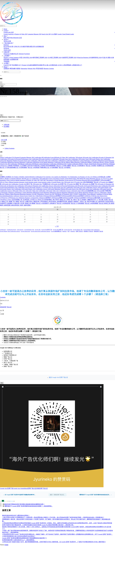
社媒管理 (3, 203)
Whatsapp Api (14, 198)
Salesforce (41, 194)
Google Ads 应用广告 (60, 184)
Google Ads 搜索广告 (76, 184)
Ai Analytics (48, 177)
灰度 (14, 109)
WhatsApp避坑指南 (95, 198)
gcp (8, 182)
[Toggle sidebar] (0, 1)
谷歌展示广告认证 (86, 165)
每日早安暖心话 (92, 201)
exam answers (70, 180)
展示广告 (76, 199)
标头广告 (83, 201)
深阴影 (7, 105)
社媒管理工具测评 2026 (69, 57)
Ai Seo (88, 177)
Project (102, 162)
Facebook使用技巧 (95, 180)
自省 (23, 203)
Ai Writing (94, 177)
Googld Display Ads (59, 182)
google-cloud (78, 191)
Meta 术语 (7, 37)
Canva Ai (29, 178)
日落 (6, 109)
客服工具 (63, 199)
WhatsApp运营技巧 (81, 198)
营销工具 (28, 203)
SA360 (35, 194)
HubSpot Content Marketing (25, 192)
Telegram (21, 54)
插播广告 (12, 201)
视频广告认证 (37, 203)
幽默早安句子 (93, 199)
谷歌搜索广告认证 (28, 167)
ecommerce (51, 180)
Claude (62, 178)
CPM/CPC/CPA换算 (20, 46)
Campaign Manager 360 (34, 34)
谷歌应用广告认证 (71, 203)
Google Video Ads (20, 191)
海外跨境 (102, 201)
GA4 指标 (54, 34)
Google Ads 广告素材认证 (44, 184)
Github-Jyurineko (9, 148)
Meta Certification (94, 162)
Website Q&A (32, 68)
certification (36, 178)
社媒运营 (38, 165)
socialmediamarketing (7, 196)
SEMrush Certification (26, 164)
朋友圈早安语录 (62, 201)
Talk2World (93, 164)
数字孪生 (30, 201)
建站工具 (5, 201)
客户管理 (56, 199)
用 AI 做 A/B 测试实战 (50, 65)
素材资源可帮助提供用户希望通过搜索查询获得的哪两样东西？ (24, 504)
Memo (68, 162)
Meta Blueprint (16, 194)
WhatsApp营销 (58, 198)
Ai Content (55, 177)
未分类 (31, 165)
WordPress (4, 199)
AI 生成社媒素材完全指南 (34, 65)
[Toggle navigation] (0, 75)
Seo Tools (88, 194)
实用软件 (6, 68)
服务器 (71, 201)
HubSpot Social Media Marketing (79, 192)
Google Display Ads (78, 229)
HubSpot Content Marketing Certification (86, 160)
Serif (9, 101)
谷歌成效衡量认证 (14, 167)
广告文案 (101, 199)
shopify (94, 194)
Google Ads (70, 182)
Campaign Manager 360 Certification (31, 157)
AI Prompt (16, 157)
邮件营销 (27, 205)
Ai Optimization (73, 177)
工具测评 (24, 165)
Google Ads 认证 (9, 32)
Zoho (10, 199)
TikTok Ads (96, 196)
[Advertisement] (57, 261)
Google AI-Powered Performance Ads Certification (25, 159)
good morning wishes (45, 182)
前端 (11, 165)
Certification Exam (49, 157)
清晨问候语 (110, 201)
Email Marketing (60, 180)
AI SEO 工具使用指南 (64, 65)
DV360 (44, 180)
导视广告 (70, 199)
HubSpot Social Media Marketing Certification (48, 162)
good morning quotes (32, 182)
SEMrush (6, 48)
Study (87, 164)
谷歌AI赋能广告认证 (71, 165)
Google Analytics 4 (9, 34)
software (17, 196)
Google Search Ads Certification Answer (40, 231)
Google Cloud (85, 159)
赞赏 (2, 383)
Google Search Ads (74, 189)
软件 (22, 205)
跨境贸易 (8, 205)
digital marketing (21, 180)
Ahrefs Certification (6, 157)
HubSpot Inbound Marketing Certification (21, 162)
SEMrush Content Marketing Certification (45, 164)
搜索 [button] (2, 120)
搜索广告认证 (21, 201)
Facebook (27, 54)
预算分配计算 (30, 46)
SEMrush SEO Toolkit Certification (69, 164)
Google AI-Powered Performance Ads (67, 186)
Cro (108, 178)
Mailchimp (104, 192)
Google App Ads (50, 187)
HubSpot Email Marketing (42, 192)
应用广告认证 (79, 231)
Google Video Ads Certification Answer (60, 191)
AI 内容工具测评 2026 (54, 57)
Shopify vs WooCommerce (11, 57)
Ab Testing (15, 177)
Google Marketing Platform (10, 160)
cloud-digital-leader (72, 178)
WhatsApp (7, 54)
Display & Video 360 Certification (66, 157)
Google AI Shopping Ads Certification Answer (41, 186)
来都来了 (77, 201)
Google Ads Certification (91, 157)
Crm (105, 178)
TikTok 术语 (7, 41)
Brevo (3, 178)
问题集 (18, 68)
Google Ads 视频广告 (91, 184)
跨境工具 (108, 203)
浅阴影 (2, 105)
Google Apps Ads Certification (70, 159)
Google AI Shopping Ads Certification (14, 186)
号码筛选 (6, 61)
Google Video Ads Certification (50, 160)
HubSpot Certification (67, 160)
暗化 (10, 109)
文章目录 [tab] (6, 124)
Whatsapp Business (25, 198)
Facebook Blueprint (82, 180)
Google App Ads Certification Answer (87, 187)
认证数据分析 (14, 59)
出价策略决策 (39, 46)
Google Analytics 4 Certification (50, 159)
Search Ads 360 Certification (10, 164)
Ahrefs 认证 (7, 50)
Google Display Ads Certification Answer (37, 189)
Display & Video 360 (21, 34)
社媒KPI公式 (14, 54)
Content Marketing (91, 178)
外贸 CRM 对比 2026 (25, 57)
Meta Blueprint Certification (80, 162)
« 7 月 (57, 226)
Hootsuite (5, 192)
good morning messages (18, 182)
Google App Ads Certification (65, 187)
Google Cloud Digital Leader (65, 34)
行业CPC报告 (106, 57)
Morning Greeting (49, 68)
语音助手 (46, 203)
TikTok (107, 164)
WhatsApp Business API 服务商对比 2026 (89, 57)
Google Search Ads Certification (29, 160)
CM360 (82, 178)
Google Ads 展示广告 (27, 184)
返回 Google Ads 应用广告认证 (58, 377)
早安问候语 (39, 68)
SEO (82, 164)
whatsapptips (35, 198)
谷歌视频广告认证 (59, 167)
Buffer (7, 178)
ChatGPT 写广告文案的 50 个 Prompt (15, 65)
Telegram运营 (69, 196)
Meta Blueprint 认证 (16, 37)
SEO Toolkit (79, 194)
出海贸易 (27, 199)
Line (64, 162)
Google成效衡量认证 (90, 191)
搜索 (2, 86)
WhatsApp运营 (69, 198)
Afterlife (22, 177)
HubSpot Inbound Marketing (60, 192)
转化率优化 (16, 205)
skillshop (101, 194)
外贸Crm (34, 199)
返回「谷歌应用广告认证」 (57, 494)
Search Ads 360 (46, 34)
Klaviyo (98, 192)
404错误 (9, 177)
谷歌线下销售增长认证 (43, 167)
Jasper (92, 192)
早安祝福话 (45, 201)
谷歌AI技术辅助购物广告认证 (52, 165)
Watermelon (23, 68)
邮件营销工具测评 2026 (40, 57)
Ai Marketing (63, 177)
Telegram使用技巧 (57, 196)
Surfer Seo (32, 196)
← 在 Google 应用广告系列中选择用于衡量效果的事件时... (19, 494)
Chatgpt (57, 178)
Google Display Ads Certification (13, 189)
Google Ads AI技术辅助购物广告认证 (88, 182)
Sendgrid (67, 194)
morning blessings (26, 194)
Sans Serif (3, 101)
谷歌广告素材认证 (100, 165)
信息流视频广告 (17, 199)
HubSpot (6, 45)
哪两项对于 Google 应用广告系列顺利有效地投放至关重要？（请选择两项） (29, 506)
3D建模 (3, 177)
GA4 (3, 182)
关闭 (2, 109)
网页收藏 (12, 68)
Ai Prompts (82, 177)
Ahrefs (28, 177)
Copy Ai (100, 178)
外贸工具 (41, 199)
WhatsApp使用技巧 (46, 198)
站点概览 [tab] (6, 126)
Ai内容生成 (102, 177)
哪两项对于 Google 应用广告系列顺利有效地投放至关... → (96, 494)
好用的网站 (49, 199)
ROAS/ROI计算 (8, 46)
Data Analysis (11, 180)
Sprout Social (24, 196)
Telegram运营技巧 (80, 196)
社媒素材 (10, 203)
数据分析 (37, 201)
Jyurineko (3, 297)
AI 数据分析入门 (76, 65)
